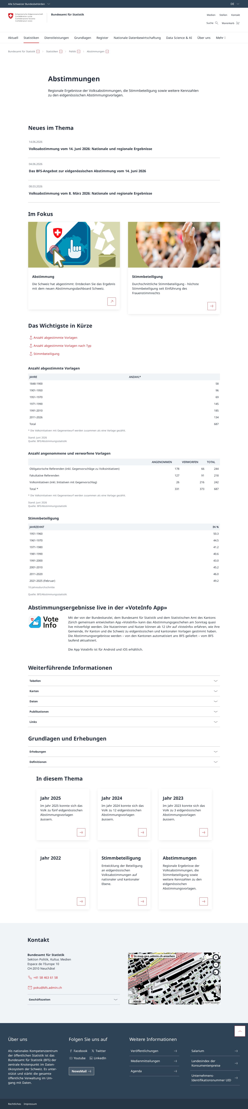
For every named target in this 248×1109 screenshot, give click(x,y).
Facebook (80, 1051)
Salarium (197, 1051)
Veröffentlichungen (144, 1051)
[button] (13, 37)
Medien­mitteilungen (145, 1061)
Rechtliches (14, 1103)
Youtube (80, 1058)
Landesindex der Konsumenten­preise (205, 1063)
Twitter (101, 1051)
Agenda (136, 1071)
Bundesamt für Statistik (67, 14)
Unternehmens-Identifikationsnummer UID (211, 1078)
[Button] (81, 832)
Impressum (30, 1103)
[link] (124, 147)
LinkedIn (100, 1058)
